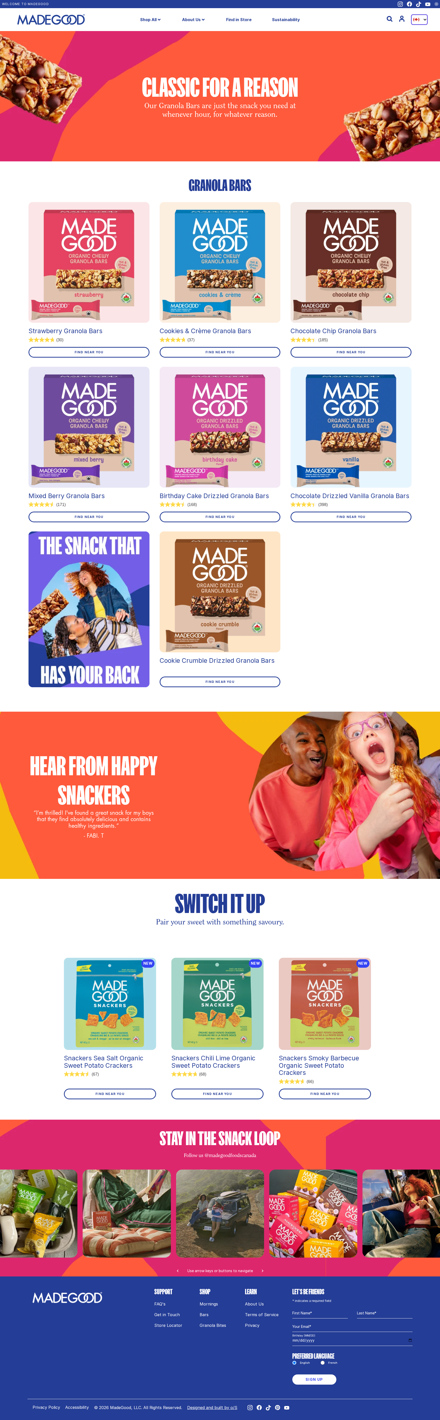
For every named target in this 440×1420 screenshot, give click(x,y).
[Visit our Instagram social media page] (400, 4)
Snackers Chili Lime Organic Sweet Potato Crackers (213, 1062)
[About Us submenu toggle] (203, 19)
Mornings (209, 1303)
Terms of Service (262, 1314)
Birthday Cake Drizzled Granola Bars (214, 496)
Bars (204, 1314)
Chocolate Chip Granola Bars (333, 331)
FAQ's (160, 1303)
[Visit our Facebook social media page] (409, 4)
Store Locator (168, 1325)
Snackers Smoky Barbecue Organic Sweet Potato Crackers (319, 1065)
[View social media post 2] (313, 1214)
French (332, 1363)
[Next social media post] (262, 1270)
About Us (191, 19)
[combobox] (419, 19)
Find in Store (239, 19)
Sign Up (314, 1379)
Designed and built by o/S (212, 1407)
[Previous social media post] (177, 1270)
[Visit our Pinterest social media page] (277, 1407)
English (305, 1363)
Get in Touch (167, 1314)
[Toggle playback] (436, 4)
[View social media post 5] (127, 1214)
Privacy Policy (46, 1407)
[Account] (402, 19)
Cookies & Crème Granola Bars (205, 331)
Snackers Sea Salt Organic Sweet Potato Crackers (103, 1062)
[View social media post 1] (220, 1214)
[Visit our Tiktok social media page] (418, 4)
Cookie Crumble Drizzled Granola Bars (217, 660)
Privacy (252, 1325)
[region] (220, 1223)
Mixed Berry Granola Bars (67, 496)
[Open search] (390, 19)
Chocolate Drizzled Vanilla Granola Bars (350, 496)
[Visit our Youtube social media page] (427, 4)
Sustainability (286, 19)
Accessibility (77, 1407)
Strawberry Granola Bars (65, 331)
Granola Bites (213, 1325)
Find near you (89, 352)
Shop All (148, 19)
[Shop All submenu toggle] (159, 19)
